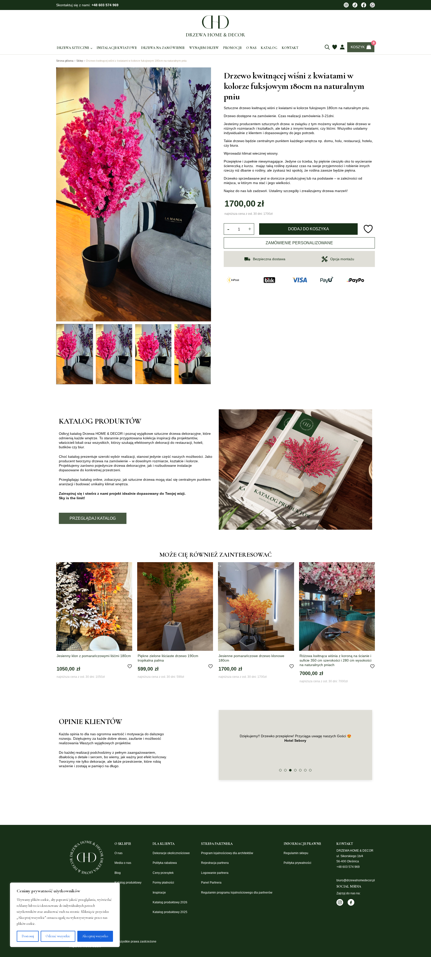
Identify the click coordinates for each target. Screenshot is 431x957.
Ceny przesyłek (163, 873)
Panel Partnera (211, 882)
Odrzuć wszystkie (58, 936)
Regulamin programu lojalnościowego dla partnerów (236, 892)
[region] (65, 915)
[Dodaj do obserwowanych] (369, 229)
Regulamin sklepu (296, 853)
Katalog (269, 48)
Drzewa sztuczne (73, 48)
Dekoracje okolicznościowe (171, 853)
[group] (133, 194)
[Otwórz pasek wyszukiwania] (327, 47)
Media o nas (122, 863)
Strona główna (64, 60)
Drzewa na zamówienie (163, 48)
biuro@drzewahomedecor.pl (355, 880)
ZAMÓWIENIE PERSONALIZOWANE (299, 243)
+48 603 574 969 (105, 5)
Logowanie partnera (214, 873)
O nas (251, 48)
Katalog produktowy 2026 (170, 902)
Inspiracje (159, 892)
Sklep (79, 60)
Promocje (232, 48)
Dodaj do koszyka (308, 229)
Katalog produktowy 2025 (170, 912)
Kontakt (290, 48)
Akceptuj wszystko (95, 936)
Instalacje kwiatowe (117, 48)
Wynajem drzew (204, 48)
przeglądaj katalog (93, 518)
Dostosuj (28, 936)
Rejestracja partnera (215, 863)
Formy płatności (163, 882)
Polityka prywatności (297, 863)
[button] (280, 770)
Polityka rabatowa (165, 863)
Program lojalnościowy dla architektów (227, 853)
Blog (117, 873)
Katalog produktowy (127, 882)
